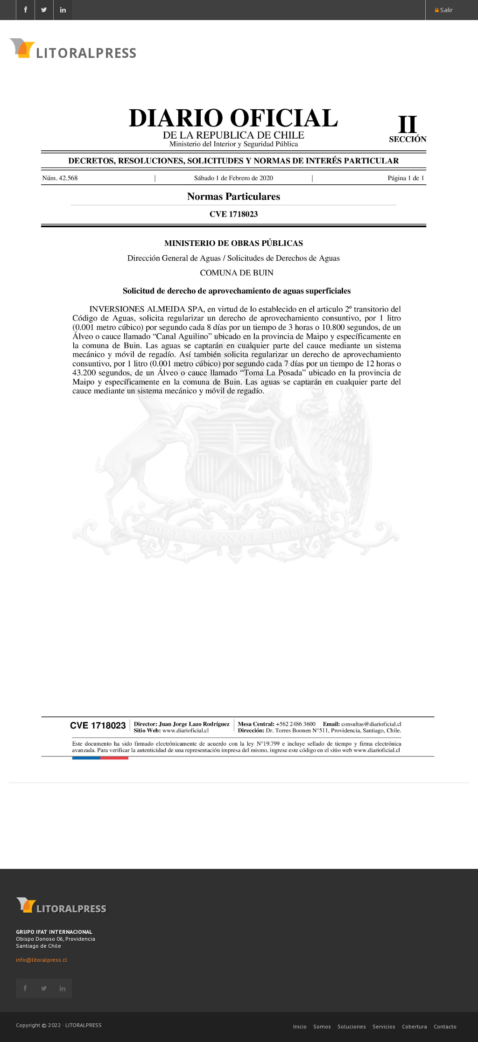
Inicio (300, 1026)
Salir (446, 10)
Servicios (384, 1026)
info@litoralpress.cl (41, 959)
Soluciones (351, 1026)
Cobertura (414, 1026)
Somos (322, 1026)
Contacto (445, 1026)
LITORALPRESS (86, 52)
